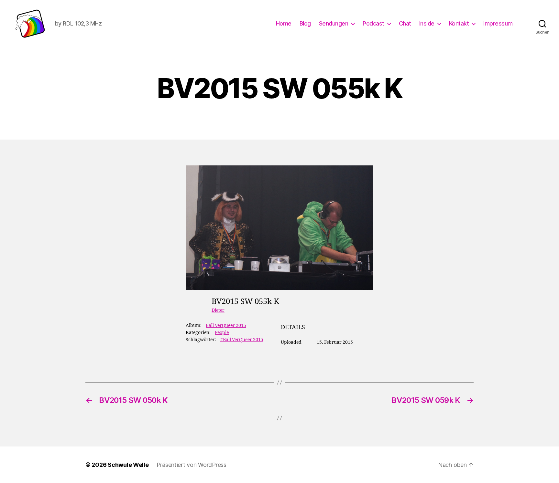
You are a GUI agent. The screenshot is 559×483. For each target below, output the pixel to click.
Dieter (218, 310)
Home (283, 23)
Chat (405, 23)
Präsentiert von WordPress (191, 464)
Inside (426, 23)
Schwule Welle (128, 464)
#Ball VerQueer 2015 (241, 339)
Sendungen (333, 23)
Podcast (373, 23)
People (222, 332)
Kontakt (459, 23)
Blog (305, 23)
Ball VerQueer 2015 (226, 325)
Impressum (498, 23)
